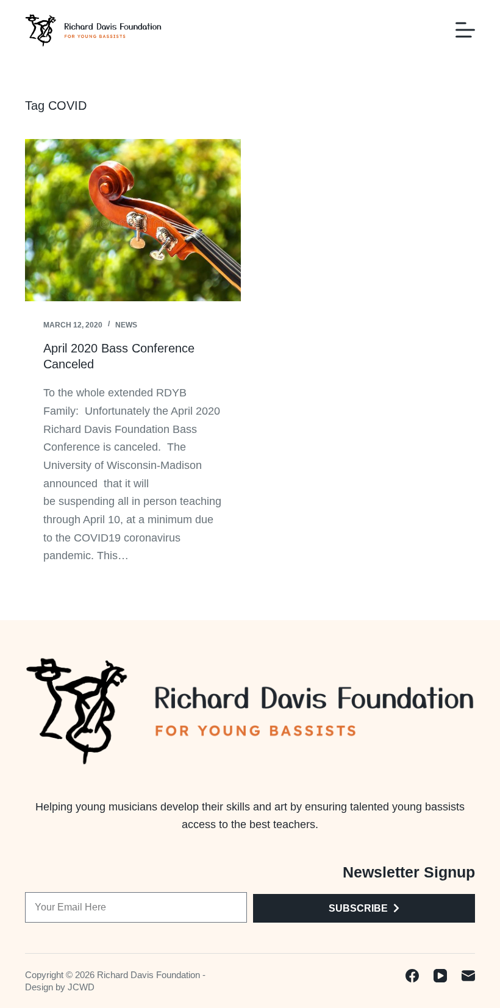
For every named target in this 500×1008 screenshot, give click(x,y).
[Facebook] (412, 975)
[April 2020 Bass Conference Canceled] (133, 220)
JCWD (81, 987)
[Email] (468, 975)
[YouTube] (440, 975)
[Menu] (465, 30)
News (126, 325)
